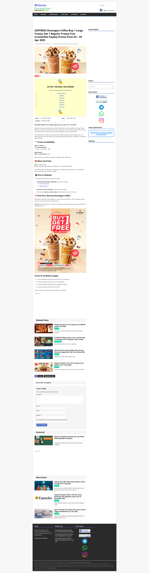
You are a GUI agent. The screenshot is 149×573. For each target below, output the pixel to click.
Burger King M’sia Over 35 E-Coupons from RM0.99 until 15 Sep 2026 (69, 364)
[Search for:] (106, 5)
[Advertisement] (74, 21)
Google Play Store (44, 183)
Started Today (53, 14)
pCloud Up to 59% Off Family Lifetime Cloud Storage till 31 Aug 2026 (69, 482)
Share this (37, 290)
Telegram (61, 95)
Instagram (61, 100)
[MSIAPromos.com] (74, 7)
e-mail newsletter (61, 93)
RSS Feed (61, 107)
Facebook (61, 102)
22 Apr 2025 (39, 43)
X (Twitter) (61, 104)
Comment (39, 394)
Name (38, 406)
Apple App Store (44, 186)
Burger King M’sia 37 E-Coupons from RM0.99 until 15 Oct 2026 (69, 325)
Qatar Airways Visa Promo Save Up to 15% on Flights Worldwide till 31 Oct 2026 (70, 510)
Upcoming (74, 14)
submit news (83, 562)
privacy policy (70, 562)
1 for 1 (40, 376)
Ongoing (43, 14)
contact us (88, 562)
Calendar (83, 14)
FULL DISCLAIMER (52, 568)
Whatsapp (61, 98)
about (74, 562)
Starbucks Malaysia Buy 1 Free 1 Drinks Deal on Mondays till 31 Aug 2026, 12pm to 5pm (69, 338)
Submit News (38, 538)
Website (38, 415)
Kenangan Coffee (49, 376)
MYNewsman (47, 43)
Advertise (45, 538)
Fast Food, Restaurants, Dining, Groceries (67, 43)
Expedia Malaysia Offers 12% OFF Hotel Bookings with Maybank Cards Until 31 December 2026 (68, 496)
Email (37, 410)
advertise (78, 562)
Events (55, 43)
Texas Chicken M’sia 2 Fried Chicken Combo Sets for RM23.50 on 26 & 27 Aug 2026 (64, 539)
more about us (38, 535)
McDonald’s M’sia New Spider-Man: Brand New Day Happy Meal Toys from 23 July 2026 (69, 351)
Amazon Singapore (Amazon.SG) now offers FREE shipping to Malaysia (69, 437)
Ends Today (64, 14)
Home (35, 14)
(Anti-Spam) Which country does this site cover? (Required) (51, 420)
